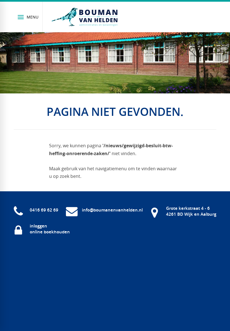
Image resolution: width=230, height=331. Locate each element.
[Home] (84, 17)
